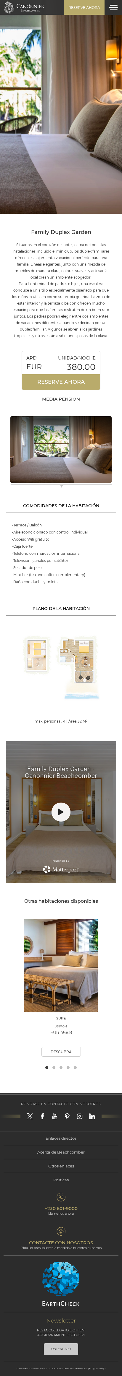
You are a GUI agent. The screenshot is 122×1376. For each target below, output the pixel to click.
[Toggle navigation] (113, 7)
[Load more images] (61, 486)
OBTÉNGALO (61, 1349)
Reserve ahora (84, 7)
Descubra (61, 1052)
